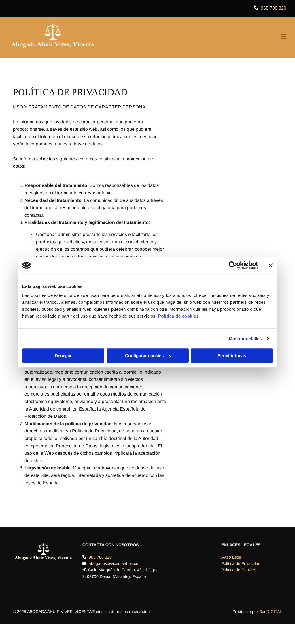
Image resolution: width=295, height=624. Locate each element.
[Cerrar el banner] (271, 265)
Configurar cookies (144, 355)
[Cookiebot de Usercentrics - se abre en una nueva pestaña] (233, 265)
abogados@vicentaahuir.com (115, 563)
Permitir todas (232, 355)
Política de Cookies (238, 569)
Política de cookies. (179, 316)
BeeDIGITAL (270, 611)
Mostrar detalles (245, 338)
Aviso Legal (231, 557)
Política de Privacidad (240, 563)
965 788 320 (273, 7)
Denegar (63, 355)
